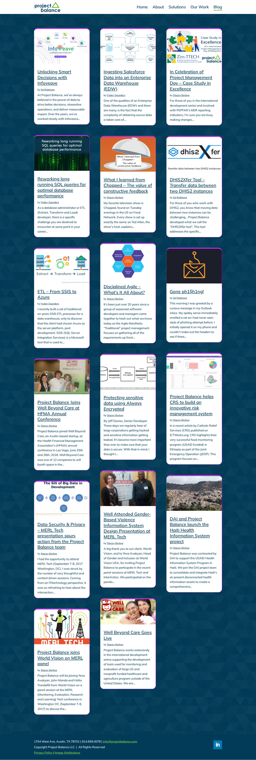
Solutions (177, 7)
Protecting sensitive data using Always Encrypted (123, 403)
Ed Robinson (48, 89)
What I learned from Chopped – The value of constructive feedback (128, 185)
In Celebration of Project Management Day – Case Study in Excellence (191, 80)
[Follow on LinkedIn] (217, 744)
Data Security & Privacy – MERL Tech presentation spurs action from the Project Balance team (61, 536)
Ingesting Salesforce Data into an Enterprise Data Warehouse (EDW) (127, 80)
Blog (218, 7)
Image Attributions (67, 752)
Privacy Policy (43, 752)
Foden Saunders (50, 202)
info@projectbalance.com (120, 741)
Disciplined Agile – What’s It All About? (124, 289)
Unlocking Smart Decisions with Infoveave (54, 77)
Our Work (200, 7)
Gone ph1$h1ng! (187, 291)
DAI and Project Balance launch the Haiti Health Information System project (190, 530)
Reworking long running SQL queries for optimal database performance (61, 187)
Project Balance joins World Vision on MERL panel (60, 657)
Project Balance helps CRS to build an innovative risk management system (192, 405)
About (158, 7)
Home (142, 7)
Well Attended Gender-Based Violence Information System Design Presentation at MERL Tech (127, 525)
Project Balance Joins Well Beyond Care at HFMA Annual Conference (58, 410)
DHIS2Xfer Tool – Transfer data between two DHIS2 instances (193, 185)
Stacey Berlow (49, 425)
